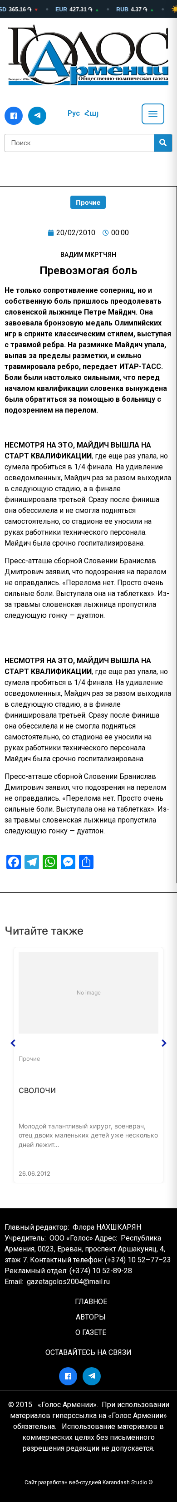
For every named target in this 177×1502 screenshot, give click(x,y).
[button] (13, 1043)
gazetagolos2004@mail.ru (68, 1281)
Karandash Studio (125, 1482)
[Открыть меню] (153, 113)
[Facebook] (14, 116)
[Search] (163, 143)
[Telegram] (37, 116)
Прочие (88, 202)
